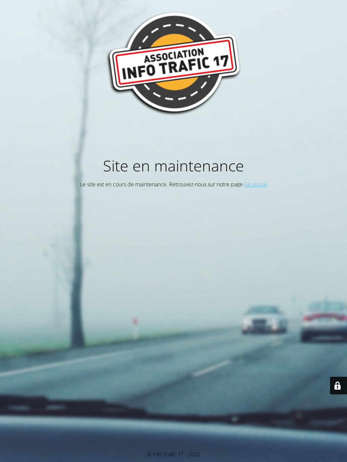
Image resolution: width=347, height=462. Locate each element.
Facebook (255, 184)
